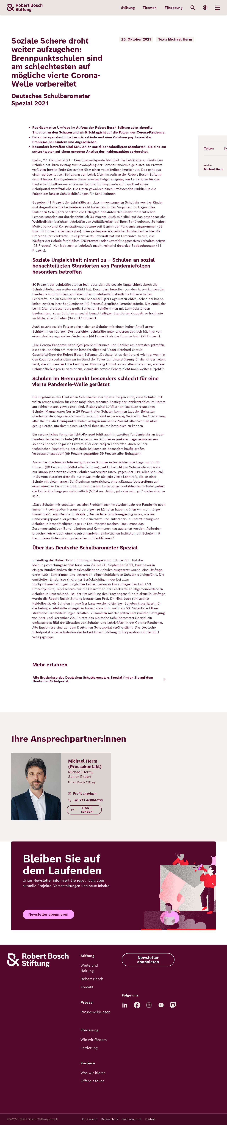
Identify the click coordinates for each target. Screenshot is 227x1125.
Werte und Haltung (89, 968)
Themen (150, 7)
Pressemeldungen (95, 1012)
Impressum (89, 1119)
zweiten (142, 613)
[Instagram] (149, 1005)
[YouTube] (161, 1005)
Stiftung (128, 7)
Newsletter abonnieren (48, 914)
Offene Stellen (92, 1081)
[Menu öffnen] (217, 8)
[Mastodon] (173, 1005)
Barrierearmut (131, 1119)
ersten (124, 613)
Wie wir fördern (94, 1039)
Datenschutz (109, 1119)
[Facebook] (137, 1005)
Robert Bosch (92, 979)
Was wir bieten (93, 1072)
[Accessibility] (205, 8)
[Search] (192, 8)
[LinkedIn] (125, 1005)
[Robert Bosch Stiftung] (38, 966)
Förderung (174, 7)
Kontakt (87, 987)
